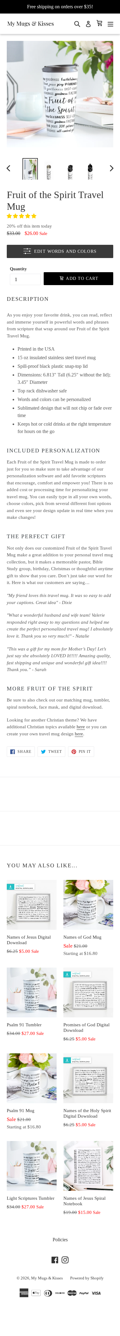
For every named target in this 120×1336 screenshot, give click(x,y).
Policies (60, 1239)
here (81, 726)
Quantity (18, 269)
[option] (30, 168)
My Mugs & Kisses (47, 1278)
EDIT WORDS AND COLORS (65, 251)
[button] (22, 216)
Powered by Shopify (87, 1278)
